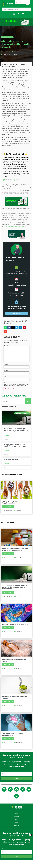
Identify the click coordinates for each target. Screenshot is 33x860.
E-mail (3, 849)
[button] (30, 835)
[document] (16, 430)
